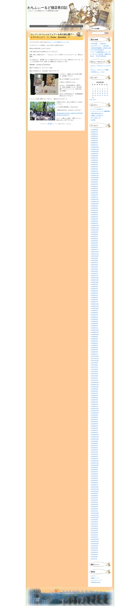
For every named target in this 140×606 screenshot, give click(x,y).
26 (100, 95)
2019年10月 (95, 308)
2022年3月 (94, 245)
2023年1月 (94, 223)
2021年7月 (94, 262)
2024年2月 (94, 195)
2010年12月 (95, 539)
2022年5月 (94, 241)
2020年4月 (94, 295)
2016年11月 (95, 384)
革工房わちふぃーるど (97, 72)
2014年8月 (94, 443)
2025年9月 (94, 153)
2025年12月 (95, 147)
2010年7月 (94, 550)
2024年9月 (94, 180)
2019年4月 (94, 321)
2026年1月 (94, 145)
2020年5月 (94, 293)
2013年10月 (95, 465)
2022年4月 (94, 243)
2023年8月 (94, 208)
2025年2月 (94, 169)
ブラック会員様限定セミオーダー (101, 52)
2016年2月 (94, 404)
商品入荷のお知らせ (97, 113)
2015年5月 (94, 424)
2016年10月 (95, 387)
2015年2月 (94, 430)
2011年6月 (94, 526)
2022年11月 (95, 228)
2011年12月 (95, 513)
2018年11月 (95, 332)
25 (97, 95)
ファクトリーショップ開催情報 (100, 111)
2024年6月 (94, 186)
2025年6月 (94, 160)
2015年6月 (94, 421)
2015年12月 (95, 408)
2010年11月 (95, 541)
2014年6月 (94, 448)
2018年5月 (94, 345)
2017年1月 (94, 380)
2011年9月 (94, 519)
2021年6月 (94, 265)
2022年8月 (94, 234)
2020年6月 (94, 291)
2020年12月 (95, 278)
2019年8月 (94, 313)
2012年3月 (94, 506)
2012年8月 (94, 496)
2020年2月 (94, 299)
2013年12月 (95, 461)
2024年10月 (95, 177)
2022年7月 (94, 236)
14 (105, 91)
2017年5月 (94, 371)
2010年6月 (94, 552)
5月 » (94, 99)
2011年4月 (94, 530)
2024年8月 (94, 182)
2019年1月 (94, 328)
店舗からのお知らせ (97, 115)
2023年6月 (94, 212)
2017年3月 (94, 376)
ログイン (94, 576)
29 (107, 95)
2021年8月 (94, 260)
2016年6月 (94, 395)
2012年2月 (94, 509)
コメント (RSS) (73, 595)
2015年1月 (94, 432)
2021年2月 (94, 273)
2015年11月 (95, 411)
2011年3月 (94, 533)
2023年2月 (94, 221)
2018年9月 (94, 336)
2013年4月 (94, 478)
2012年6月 (94, 500)
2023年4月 (94, 217)
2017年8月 (94, 365)
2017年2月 (94, 378)
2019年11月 (95, 306)
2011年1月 (94, 537)
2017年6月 (94, 369)
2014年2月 (94, 456)
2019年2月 (94, 326)
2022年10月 (95, 230)
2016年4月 (94, 400)
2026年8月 (94, 130)
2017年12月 (95, 356)
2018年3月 (94, 350)
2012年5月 (94, 502)
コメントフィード (96, 580)
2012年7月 (94, 498)
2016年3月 (94, 402)
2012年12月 (95, 487)
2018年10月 (95, 334)
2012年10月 (95, 491)
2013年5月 (94, 476)
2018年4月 (94, 347)
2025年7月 (94, 158)
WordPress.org (95, 582)
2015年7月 (94, 419)
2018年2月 (94, 352)
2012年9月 (94, 493)
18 (97, 93)
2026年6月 (94, 134)
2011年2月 (94, 535)
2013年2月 (94, 482)
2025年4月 (94, 164)
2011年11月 (95, 515)
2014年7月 (94, 445)
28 (105, 95)
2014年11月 (95, 437)
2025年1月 (94, 171)
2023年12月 (95, 199)
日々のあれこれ (96, 118)
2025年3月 (94, 167)
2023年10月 (95, 204)
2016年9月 (94, 389)
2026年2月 (94, 143)
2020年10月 (95, 282)
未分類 (50, 124)
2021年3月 (94, 271)
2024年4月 (94, 191)
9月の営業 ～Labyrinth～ (99, 43)
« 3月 (90, 99)
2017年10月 (95, 360)
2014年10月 (95, 439)
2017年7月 (94, 367)
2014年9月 (94, 441)
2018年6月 (94, 343)
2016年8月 (94, 391)
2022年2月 (94, 247)
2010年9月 (94, 546)
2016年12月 (95, 382)
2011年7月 (94, 524)
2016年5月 (94, 397)
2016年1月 (94, 406)
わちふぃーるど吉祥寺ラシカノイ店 (58, 42)
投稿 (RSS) (65, 595)
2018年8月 (94, 339)
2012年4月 (94, 504)
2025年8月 (94, 156)
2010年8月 (94, 548)
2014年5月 (94, 450)
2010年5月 (94, 554)
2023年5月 (94, 214)
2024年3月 (94, 193)
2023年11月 (95, 201)
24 (95, 95)
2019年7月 (94, 315)
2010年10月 (95, 543)
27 (102, 95)
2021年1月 (94, 275)
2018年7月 (94, 341)
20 (102, 93)
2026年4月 (94, 138)
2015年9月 (94, 415)
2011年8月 (94, 522)
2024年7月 (94, 184)
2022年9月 (94, 232)
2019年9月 (94, 310)
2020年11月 (95, 280)
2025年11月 (95, 149)
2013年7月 (94, 472)
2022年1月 (94, 249)
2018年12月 (95, 330)
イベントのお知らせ (97, 109)
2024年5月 (94, 188)
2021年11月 (95, 254)
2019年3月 (94, 323)
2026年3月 (94, 140)
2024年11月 (95, 175)
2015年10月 (95, 413)
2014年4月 (94, 452)
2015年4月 (94, 426)
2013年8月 (94, 469)
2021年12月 (95, 252)
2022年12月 (95, 225)
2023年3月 (94, 219)
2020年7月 (94, 289)
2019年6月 (94, 317)
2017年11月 (95, 358)
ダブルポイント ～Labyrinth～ (100, 46)
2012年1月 (94, 511)
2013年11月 (95, 463)
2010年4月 (94, 557)
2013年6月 (94, 474)
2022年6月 (94, 238)
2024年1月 (94, 197)
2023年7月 (94, 210)
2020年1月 (94, 302)
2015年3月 (94, 428)
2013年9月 (94, 467)
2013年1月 (94, 485)
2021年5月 (94, 267)
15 (107, 91)
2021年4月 (94, 269)
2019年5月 (94, 319)
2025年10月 (95, 151)
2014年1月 (94, 458)
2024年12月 (95, 173)
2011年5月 (94, 528)
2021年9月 (94, 258)
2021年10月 (95, 256)
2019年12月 (95, 304)
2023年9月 (94, 206)
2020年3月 (94, 297)
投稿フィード (95, 578)
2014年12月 (95, 435)
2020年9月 (94, 284)
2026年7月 (94, 132)
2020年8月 (94, 286)
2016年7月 (94, 393)
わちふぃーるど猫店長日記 (47, 7)
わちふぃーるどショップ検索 (99, 70)
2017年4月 (94, 374)
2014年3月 (94, 454)
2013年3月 (94, 480)
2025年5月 (94, 162)
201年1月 (94, 559)
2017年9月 (94, 363)
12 (100, 91)
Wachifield (80, 593)
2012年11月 (95, 489)
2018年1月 (94, 354)
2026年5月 (94, 136)
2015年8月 (94, 417)
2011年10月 (95, 517)
